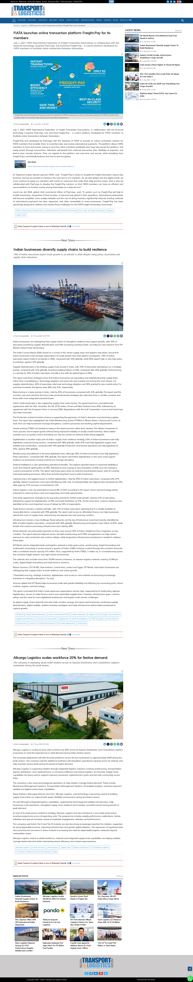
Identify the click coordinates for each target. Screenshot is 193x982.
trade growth (51, 619)
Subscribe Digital (34, 2)
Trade (99, 20)
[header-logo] (28, 10)
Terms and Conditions (102, 970)
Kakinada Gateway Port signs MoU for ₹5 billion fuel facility (53, 945)
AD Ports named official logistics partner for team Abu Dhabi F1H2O (81, 922)
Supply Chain (72, 20)
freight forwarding (97, 211)
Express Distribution (81, 847)
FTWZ (93, 619)
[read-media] (20, 166)
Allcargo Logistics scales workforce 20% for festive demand (60, 658)
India (55, 852)
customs (32, 623)
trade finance (112, 619)
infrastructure (21, 623)
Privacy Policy (87, 970)
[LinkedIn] (104, 124)
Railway (53, 20)
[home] (14, 20)
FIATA (18, 211)
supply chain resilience (111, 614)
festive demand (38, 847)
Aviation (22, 20)
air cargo (83, 211)
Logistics (42, 20)
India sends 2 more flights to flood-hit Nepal (160, 65)
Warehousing (87, 20)
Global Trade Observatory (36, 614)
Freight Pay (37, 211)
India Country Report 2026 (59, 614)
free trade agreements (66, 623)
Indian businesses (79, 614)
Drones (107, 20)
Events (44, 2)
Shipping (32, 20)
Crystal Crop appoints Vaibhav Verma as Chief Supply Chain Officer (80, 945)
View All (119, 876)
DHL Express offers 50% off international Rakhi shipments (25, 922)
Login (111, 1)
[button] (68, 54)
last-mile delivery (43, 852)
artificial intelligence (80, 619)
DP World (19, 614)
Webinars (22, 2)
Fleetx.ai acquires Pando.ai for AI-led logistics (51, 922)
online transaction (52, 211)
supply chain (21, 215)
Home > (17, 26)
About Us (14, 2)
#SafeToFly (78, 2)
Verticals (124, 20)
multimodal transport (46, 623)
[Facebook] (111, 124)
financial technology (70, 211)
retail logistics (52, 847)
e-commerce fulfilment (25, 852)
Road (61, 20)
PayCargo (26, 211)
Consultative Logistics (100, 847)
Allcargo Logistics (23, 847)
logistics (110, 211)
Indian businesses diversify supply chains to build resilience (51, 166)
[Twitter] (108, 124)
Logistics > (24, 26)
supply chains (94, 614)
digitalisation (64, 619)
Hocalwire (151, 980)
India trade (82, 623)
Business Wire (53, 2)
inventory (40, 619)
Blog (115, 20)
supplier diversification (25, 619)
